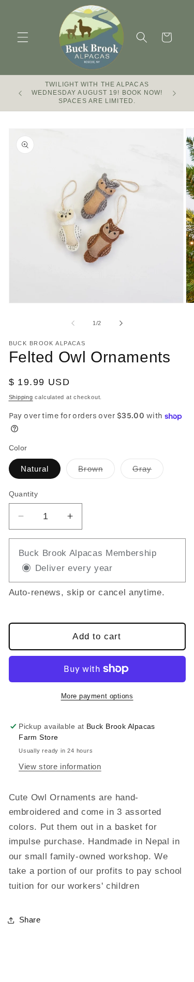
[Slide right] (121, 323)
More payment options (97, 696)
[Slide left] (73, 323)
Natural (35, 468)
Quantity (23, 494)
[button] (22, 37)
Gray (147, 471)
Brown (96, 471)
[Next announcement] (174, 93)
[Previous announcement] (20, 93)
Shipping (21, 397)
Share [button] (30, 919)
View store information (60, 766)
